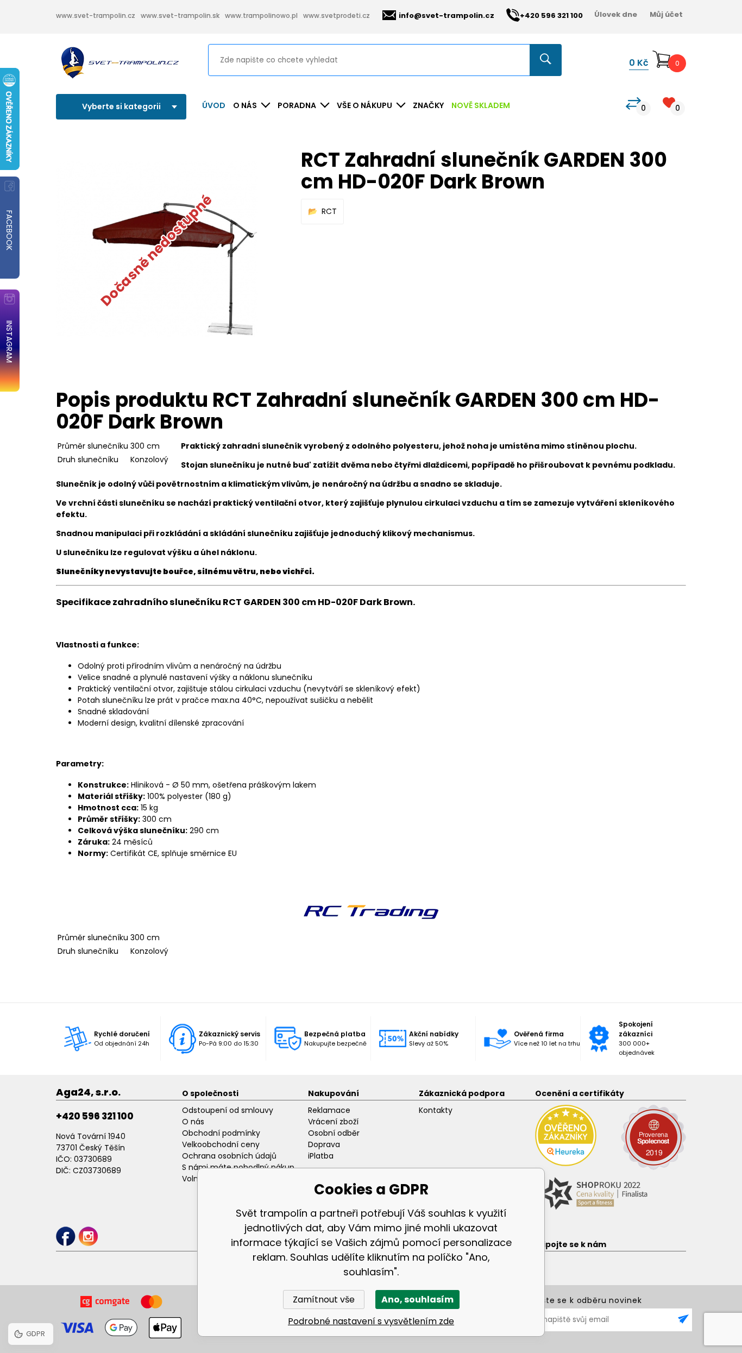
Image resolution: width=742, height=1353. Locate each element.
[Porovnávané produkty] (633, 103)
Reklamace (329, 1110)
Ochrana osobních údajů (229, 1155)
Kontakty (435, 1110)
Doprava (324, 1144)
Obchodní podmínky (221, 1133)
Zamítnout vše (324, 1299)
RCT (329, 211)
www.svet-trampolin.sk (180, 15)
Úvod (213, 105)
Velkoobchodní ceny (221, 1144)
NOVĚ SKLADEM (480, 105)
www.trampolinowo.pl (261, 15)
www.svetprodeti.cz (336, 15)
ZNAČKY (428, 105)
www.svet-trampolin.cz (95, 15)
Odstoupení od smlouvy (227, 1110)
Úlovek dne (615, 14)
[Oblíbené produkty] (669, 102)
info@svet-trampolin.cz (446, 15)
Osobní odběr (334, 1133)
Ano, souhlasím (417, 1299)
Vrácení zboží (333, 1121)
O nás (193, 1121)
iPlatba (321, 1155)
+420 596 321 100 (95, 1116)
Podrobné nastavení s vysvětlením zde (371, 1321)
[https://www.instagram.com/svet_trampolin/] (88, 1236)
